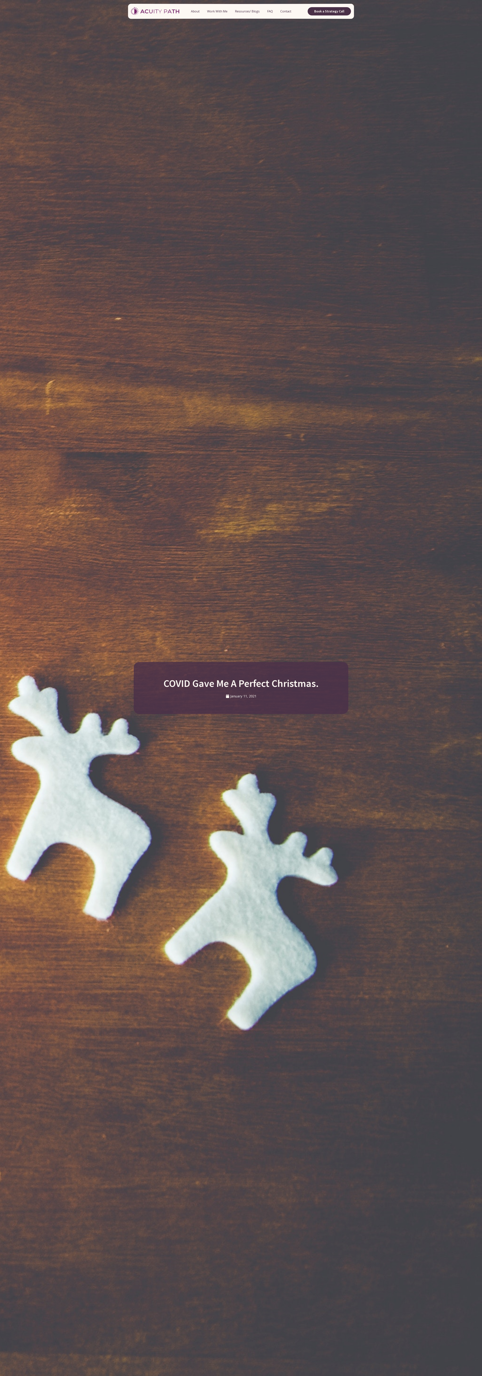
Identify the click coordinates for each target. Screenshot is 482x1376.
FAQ (270, 11)
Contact (285, 11)
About (195, 11)
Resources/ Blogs (247, 11)
